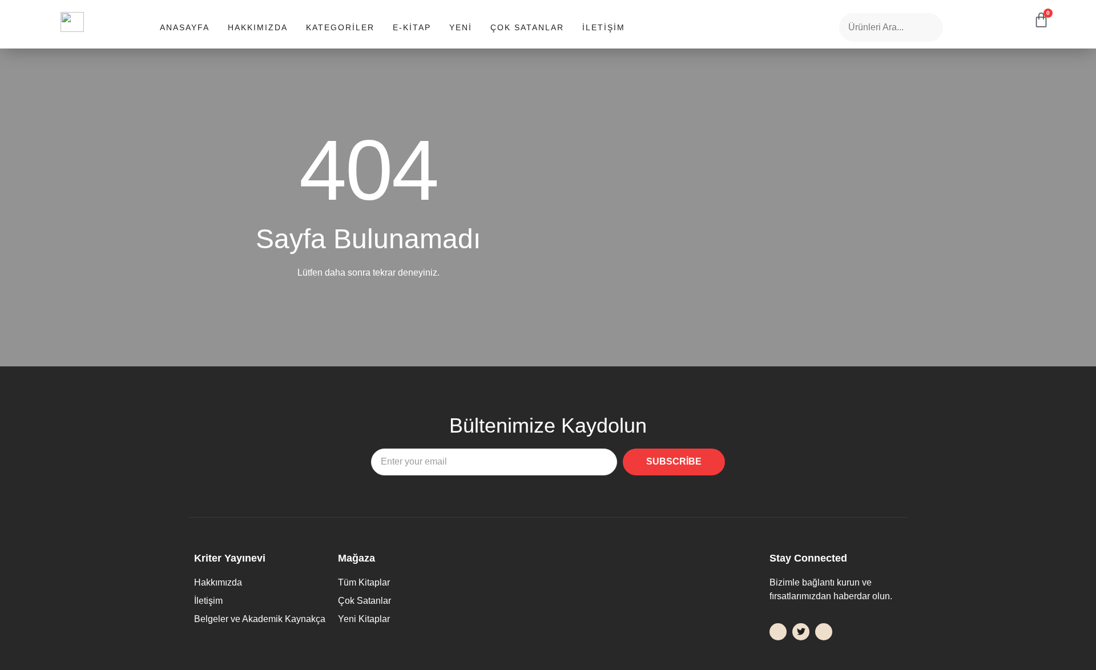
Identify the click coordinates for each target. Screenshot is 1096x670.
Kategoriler (340, 27)
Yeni (460, 27)
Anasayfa (184, 27)
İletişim (603, 27)
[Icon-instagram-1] (823, 631)
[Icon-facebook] (778, 631)
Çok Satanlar (527, 27)
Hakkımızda (258, 27)
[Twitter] (800, 631)
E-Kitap (412, 27)
